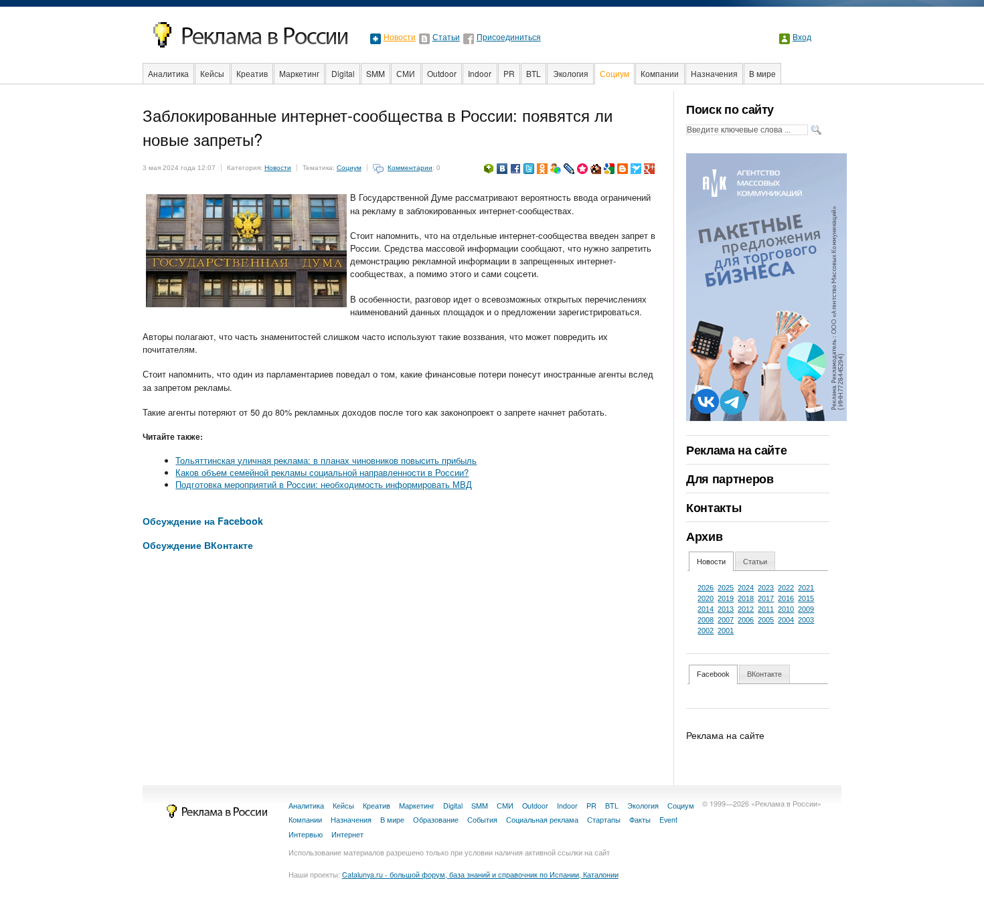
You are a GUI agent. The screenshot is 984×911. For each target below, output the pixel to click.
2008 (706, 620)
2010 (786, 609)
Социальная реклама (542, 820)
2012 (746, 609)
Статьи (446, 37)
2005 (766, 620)
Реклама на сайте (736, 450)
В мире (762, 73)
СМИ (405, 73)
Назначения (714, 73)
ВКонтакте (764, 674)
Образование (436, 820)
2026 (706, 588)
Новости (400, 37)
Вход (802, 37)
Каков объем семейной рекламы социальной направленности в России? (322, 472)
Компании (660, 73)
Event (668, 820)
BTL (533, 73)
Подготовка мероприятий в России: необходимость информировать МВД (323, 484)
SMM (375, 73)
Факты (640, 820)
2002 (706, 631)
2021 (806, 588)
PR (509, 73)
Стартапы (604, 820)
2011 (766, 609)
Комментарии (410, 167)
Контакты (713, 507)
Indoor (479, 73)
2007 (726, 620)
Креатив (252, 73)
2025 (726, 588)
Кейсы (212, 73)
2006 (746, 620)
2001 (726, 631)
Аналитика (168, 73)
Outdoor (442, 73)
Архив (704, 536)
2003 (806, 620)
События (482, 820)
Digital (343, 73)
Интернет (347, 834)
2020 (706, 598)
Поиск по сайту (730, 109)
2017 (766, 598)
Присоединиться (509, 37)
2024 (746, 588)
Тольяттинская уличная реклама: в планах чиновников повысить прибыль (326, 460)
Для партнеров (729, 478)
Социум (614, 73)
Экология (570, 73)
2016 (786, 598)
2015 (806, 598)
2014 (706, 609)
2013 (726, 609)
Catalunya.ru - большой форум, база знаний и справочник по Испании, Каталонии (480, 874)
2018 (746, 598)
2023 (766, 588)
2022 (786, 588)
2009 (806, 609)
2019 (726, 598)
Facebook (713, 674)
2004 (786, 620)
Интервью (306, 834)
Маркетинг (299, 73)
